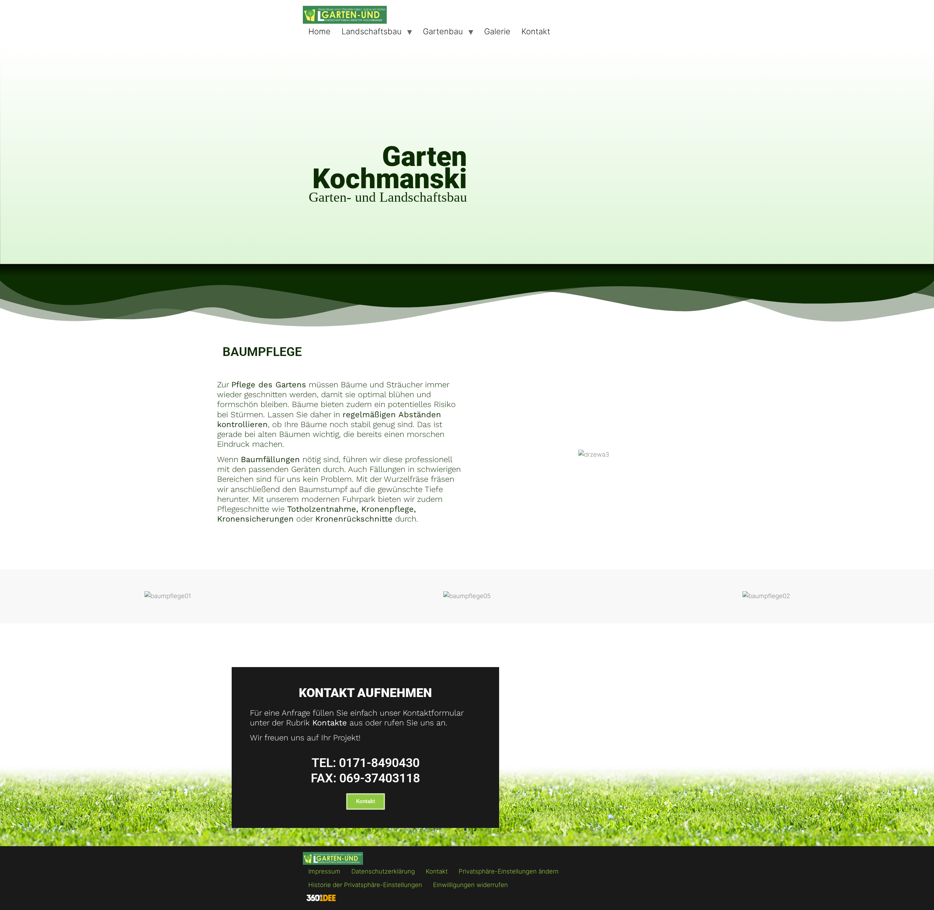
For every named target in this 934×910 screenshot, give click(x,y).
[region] (467, 154)
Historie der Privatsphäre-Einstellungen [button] (365, 884)
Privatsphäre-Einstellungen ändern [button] (509, 871)
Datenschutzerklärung (383, 871)
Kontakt (535, 31)
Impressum (324, 871)
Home (319, 31)
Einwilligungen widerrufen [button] (470, 884)
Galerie (497, 31)
